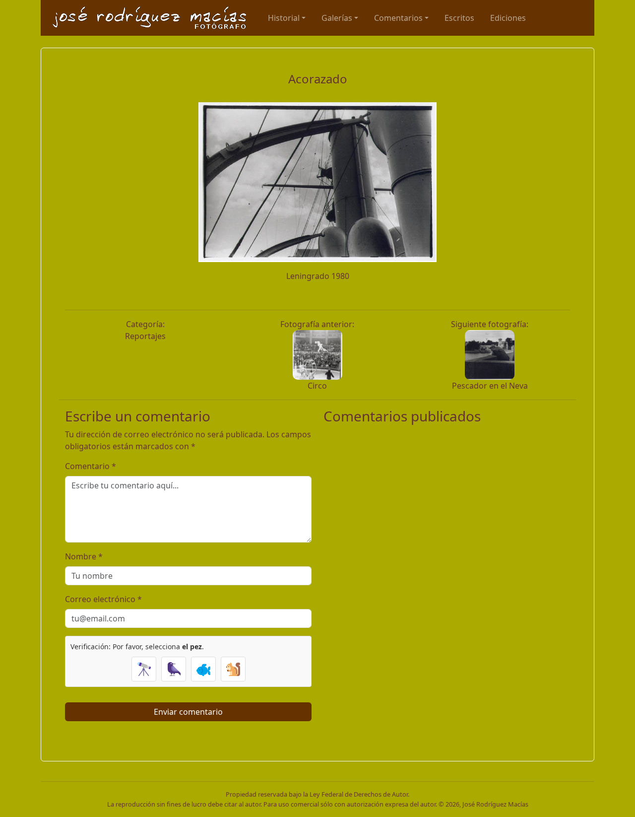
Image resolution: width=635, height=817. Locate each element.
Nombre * (84, 556)
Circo (317, 385)
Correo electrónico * (103, 599)
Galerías (336, 17)
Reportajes (145, 336)
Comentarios (398, 17)
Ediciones (508, 17)
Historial (284, 17)
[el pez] (203, 669)
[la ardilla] (233, 669)
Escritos (459, 17)
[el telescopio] (143, 669)
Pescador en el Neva (490, 385)
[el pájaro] (173, 669)
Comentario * (90, 466)
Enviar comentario (188, 711)
